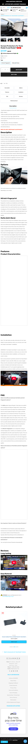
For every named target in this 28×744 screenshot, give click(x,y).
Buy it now (14, 74)
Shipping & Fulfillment (13, 683)
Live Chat (25, 741)
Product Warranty (13, 685)
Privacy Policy (13, 687)
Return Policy (13, 680)
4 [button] (14, 646)
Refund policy (13, 699)
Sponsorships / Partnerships (13, 695)
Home (2, 14)
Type (2, 60)
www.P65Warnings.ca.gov (8, 596)
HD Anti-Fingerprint (5, 63)
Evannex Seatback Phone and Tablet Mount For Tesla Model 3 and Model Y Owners (14, 636)
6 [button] (17, 646)
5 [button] (16, 646)
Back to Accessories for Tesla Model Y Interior (15, 652)
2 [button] (11, 646)
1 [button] (10, 646)
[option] (14, 628)
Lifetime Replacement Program (13, 702)
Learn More (15, 740)
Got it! (4, 741)
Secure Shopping (13, 692)
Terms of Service (13, 697)
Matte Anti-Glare (15, 63)
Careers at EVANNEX (13, 678)
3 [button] (13, 646)
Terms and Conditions (13, 690)
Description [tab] (13, 106)
